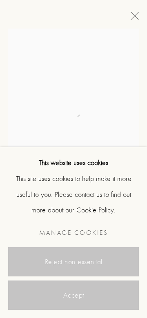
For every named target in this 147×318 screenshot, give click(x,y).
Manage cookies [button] (73, 232)
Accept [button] (73, 295)
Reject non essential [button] (73, 262)
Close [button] (133, 18)
